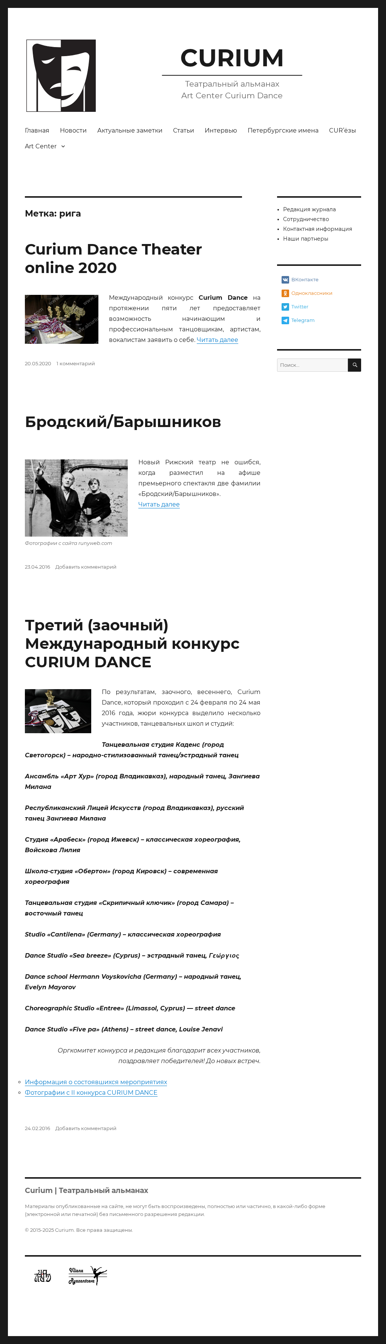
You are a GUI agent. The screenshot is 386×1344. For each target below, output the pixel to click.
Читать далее (217, 339)
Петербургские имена (283, 130)
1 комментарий (76, 363)
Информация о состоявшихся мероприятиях (96, 1082)
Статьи (183, 130)
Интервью (221, 130)
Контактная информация (317, 229)
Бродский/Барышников (123, 421)
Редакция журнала (309, 209)
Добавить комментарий (85, 567)
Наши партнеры (305, 239)
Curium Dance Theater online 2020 (113, 258)
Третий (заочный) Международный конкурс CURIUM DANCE (132, 643)
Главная (37, 130)
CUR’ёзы (342, 130)
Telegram (303, 320)
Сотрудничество (306, 219)
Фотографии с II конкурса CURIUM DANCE (91, 1092)
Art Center (41, 146)
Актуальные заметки (129, 130)
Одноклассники (311, 293)
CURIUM (232, 57)
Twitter (299, 307)
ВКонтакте (305, 279)
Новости (73, 130)
